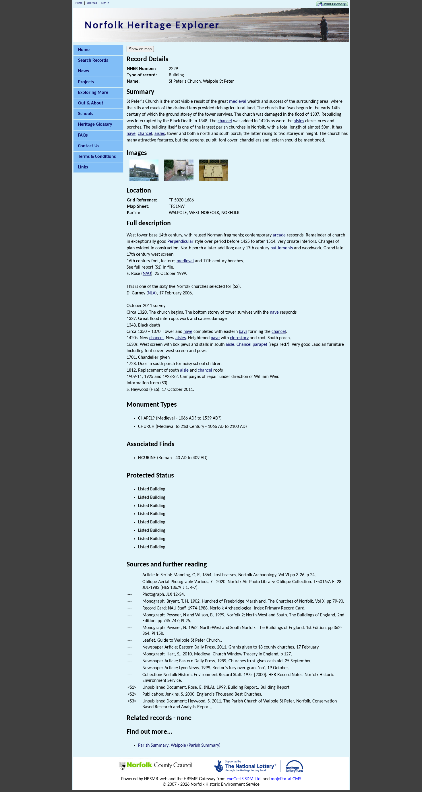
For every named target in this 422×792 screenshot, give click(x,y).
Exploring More (93, 92)
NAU (147, 273)
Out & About (90, 103)
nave (131, 133)
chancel (225, 121)
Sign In (105, 3)
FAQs (83, 135)
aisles (299, 121)
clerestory (239, 338)
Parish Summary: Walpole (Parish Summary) (179, 745)
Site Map (92, 3)
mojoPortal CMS (286, 779)
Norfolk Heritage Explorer (152, 26)
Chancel (244, 344)
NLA (151, 293)
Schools (85, 114)
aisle (230, 344)
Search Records (93, 60)
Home (79, 3)
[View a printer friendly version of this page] (332, 5)
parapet (260, 344)
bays (243, 331)
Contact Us (88, 146)
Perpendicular (180, 241)
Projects (86, 82)
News (83, 71)
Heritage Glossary (95, 124)
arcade (279, 235)
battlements (281, 248)
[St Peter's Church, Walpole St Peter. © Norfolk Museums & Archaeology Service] (143, 180)
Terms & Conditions (97, 156)
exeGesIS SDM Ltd (243, 779)
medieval (237, 101)
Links (83, 167)
